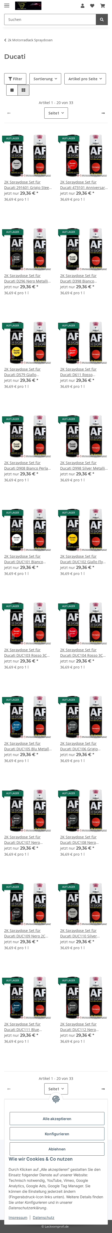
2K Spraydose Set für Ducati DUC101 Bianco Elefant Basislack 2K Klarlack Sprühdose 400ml (27, 559)
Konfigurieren (57, 1134)
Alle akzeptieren (57, 1118)
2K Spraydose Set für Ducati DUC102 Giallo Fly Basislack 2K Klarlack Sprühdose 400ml (81, 559)
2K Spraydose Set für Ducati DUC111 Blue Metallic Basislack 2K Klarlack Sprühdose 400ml (27, 1027)
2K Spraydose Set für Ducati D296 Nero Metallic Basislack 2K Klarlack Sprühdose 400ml (27, 278)
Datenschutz (43, 1217)
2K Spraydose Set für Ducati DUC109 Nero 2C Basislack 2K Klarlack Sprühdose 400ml (24, 933)
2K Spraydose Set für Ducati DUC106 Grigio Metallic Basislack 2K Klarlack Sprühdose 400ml (83, 746)
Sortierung (43, 78)
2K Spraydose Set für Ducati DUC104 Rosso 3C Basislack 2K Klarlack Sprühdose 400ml (81, 652)
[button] (82, 6)
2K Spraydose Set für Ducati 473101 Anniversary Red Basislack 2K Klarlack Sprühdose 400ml (83, 185)
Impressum (18, 1217)
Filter (17, 78)
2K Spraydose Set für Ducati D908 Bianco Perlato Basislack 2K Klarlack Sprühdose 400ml (27, 465)
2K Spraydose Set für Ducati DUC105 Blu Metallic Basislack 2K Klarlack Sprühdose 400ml (28, 746)
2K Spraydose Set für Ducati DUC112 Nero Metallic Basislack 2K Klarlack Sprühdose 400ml (83, 1027)
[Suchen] (102, 19)
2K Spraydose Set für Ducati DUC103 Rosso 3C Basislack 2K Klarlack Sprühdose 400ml (25, 652)
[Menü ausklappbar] (6, 3)
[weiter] (103, 113)
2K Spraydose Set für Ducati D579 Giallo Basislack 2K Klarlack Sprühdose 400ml (22, 372)
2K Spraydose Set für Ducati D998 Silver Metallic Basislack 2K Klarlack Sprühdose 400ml (83, 465)
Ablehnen (57, 1149)
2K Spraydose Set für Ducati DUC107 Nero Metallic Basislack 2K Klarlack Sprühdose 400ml (27, 839)
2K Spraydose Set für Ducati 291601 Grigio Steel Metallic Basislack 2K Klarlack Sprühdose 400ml (27, 185)
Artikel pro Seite (83, 78)
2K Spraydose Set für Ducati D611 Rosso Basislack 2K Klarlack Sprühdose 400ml (78, 372)
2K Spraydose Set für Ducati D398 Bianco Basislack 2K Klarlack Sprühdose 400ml (78, 278)
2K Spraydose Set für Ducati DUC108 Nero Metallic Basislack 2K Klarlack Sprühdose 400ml (83, 839)
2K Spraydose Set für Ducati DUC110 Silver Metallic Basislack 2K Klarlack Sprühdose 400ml (83, 933)
